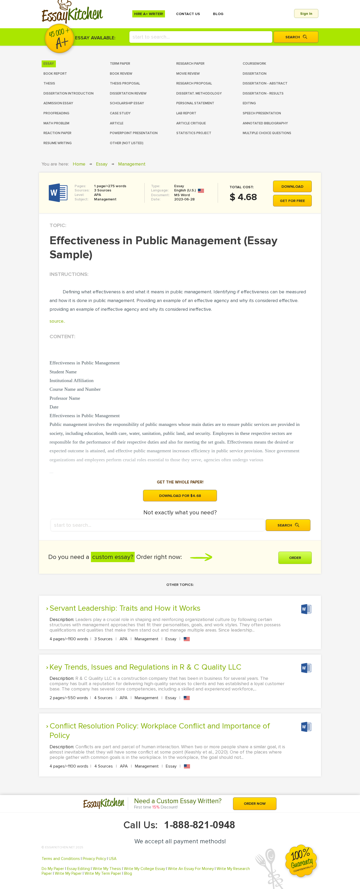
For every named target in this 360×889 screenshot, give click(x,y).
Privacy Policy (94, 858)
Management (131, 164)
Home (79, 164)
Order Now (255, 803)
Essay (102, 164)
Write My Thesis (107, 868)
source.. (57, 321)
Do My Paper (53, 868)
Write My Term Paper (103, 873)
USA (112, 858)
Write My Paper (68, 873)
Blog (128, 873)
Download (292, 186)
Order (295, 558)
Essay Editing (78, 868)
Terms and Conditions (61, 858)
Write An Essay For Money (191, 868)
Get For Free (292, 201)
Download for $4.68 (180, 495)
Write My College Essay (144, 868)
